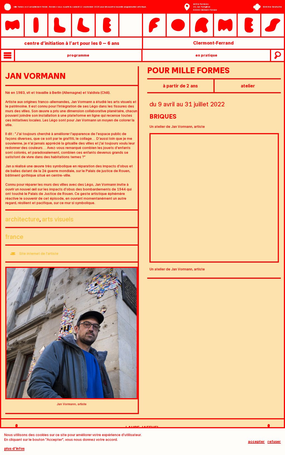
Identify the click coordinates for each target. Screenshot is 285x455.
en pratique (206, 55)
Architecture (22, 218)
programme (78, 55)
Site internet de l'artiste (38, 253)
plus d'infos (14, 448)
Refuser (274, 441)
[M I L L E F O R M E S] (142, 25)
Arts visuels (57, 218)
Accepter (256, 441)
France (14, 236)
